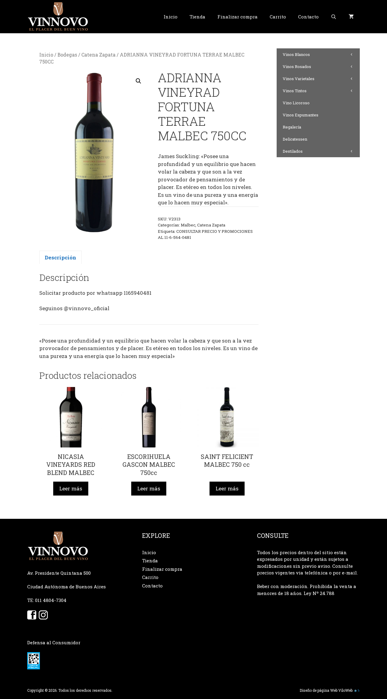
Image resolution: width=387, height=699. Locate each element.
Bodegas (67, 55)
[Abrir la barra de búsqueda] (334, 17)
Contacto (308, 17)
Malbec (188, 225)
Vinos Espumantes (300, 115)
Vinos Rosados (297, 66)
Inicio (170, 17)
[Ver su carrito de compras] (351, 17)
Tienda (197, 17)
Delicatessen (295, 139)
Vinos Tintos (295, 90)
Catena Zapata (98, 55)
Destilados (293, 151)
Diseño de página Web (318, 690)
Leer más (70, 488)
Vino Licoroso (296, 103)
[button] (138, 81)
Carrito (278, 17)
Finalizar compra (237, 17)
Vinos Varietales (298, 78)
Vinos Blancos (296, 54)
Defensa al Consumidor (53, 642)
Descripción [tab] (60, 257)
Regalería (292, 127)
